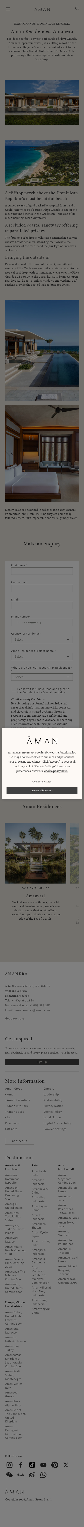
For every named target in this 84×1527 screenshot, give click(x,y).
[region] (42, 763)
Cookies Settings (41, 781)
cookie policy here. (56, 771)
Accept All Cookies (42, 790)
